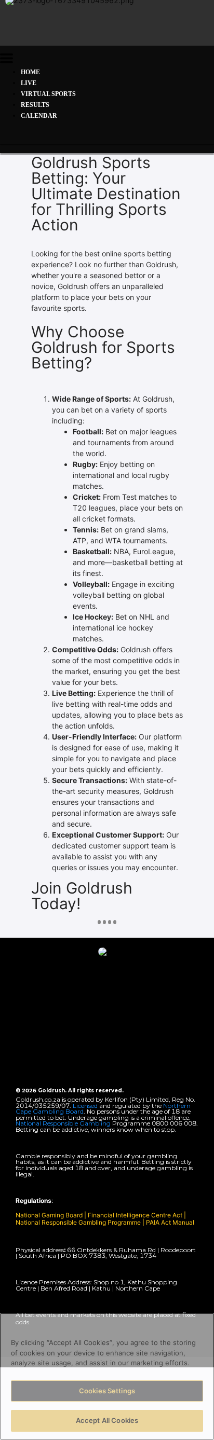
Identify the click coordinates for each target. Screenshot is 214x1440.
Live (28, 83)
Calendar (39, 115)
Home (30, 72)
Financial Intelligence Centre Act (136, 1215)
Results (35, 104)
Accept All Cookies (107, 1420)
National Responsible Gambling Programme (78, 1222)
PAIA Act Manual (170, 1222)
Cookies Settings (107, 1391)
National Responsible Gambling (63, 1123)
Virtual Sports (48, 94)
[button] (6, 59)
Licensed (86, 1105)
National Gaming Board (50, 1215)
